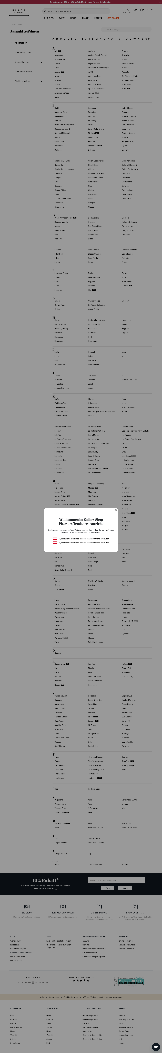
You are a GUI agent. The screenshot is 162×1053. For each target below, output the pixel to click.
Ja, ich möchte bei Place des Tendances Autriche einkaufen (83, 539)
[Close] (116, 510)
